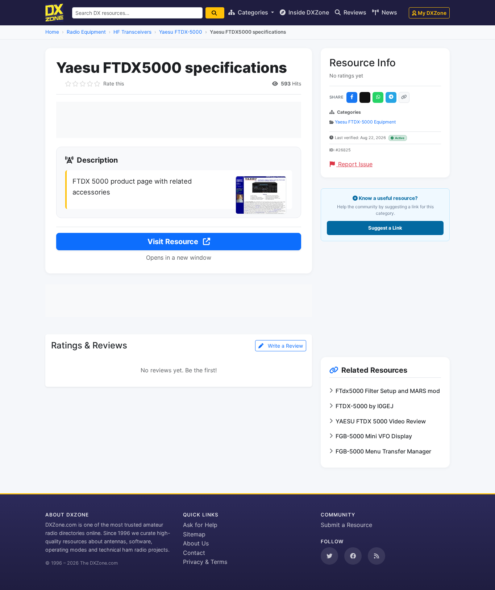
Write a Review (284, 346)
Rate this (113, 83)
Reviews (354, 12)
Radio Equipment (86, 32)
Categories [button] (253, 12)
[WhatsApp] (378, 97)
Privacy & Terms (205, 561)
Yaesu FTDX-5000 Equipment (365, 122)
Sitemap (194, 534)
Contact (194, 552)
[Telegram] (391, 97)
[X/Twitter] (364, 97)
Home (52, 32)
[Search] (214, 12)
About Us (196, 543)
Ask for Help (200, 524)
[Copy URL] (404, 97)
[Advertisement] (178, 120)
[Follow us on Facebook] (353, 556)
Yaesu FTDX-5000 (180, 32)
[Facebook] (351, 97)
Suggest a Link (385, 228)
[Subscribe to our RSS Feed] (376, 556)
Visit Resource (173, 241)
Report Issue (354, 164)
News (388, 12)
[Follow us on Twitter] (329, 556)
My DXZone (432, 13)
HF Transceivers (132, 32)
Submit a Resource (346, 524)
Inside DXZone (308, 12)
